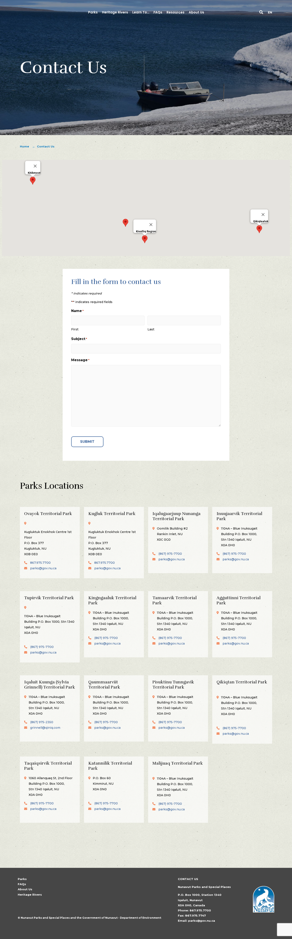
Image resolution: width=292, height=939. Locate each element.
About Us (25, 889)
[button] (261, 12)
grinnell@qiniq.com (45, 728)
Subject (79, 339)
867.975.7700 (40, 563)
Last (150, 329)
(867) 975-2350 (41, 722)
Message (80, 360)
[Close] (35, 166)
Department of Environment (140, 917)
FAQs (22, 884)
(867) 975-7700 (170, 554)
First (74, 329)
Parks (22, 879)
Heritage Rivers (30, 894)
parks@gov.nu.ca (43, 568)
